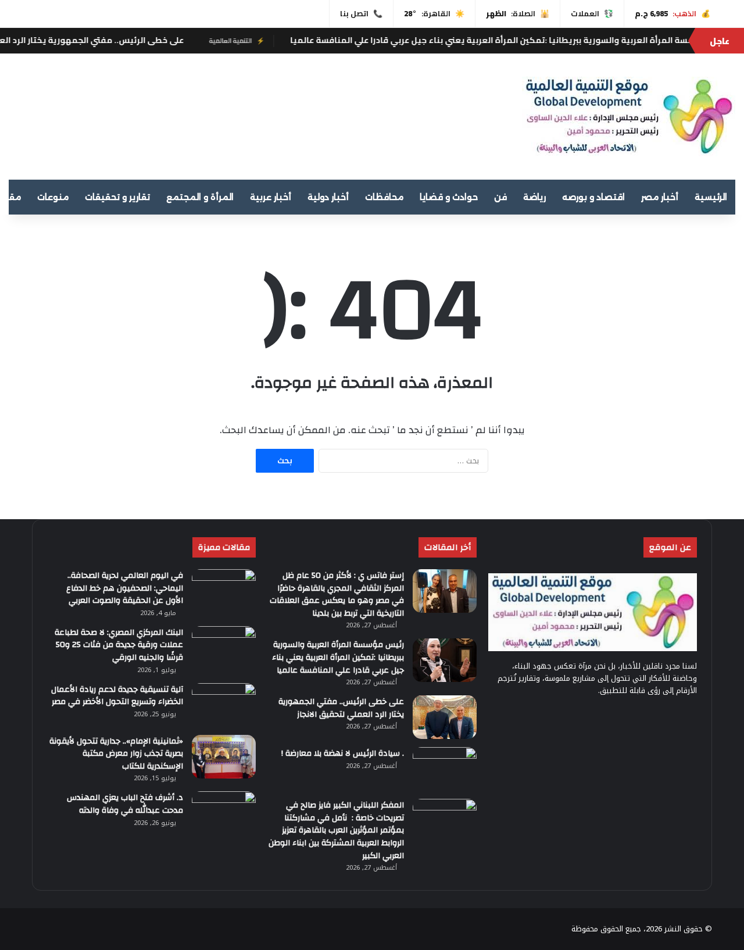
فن (500, 197)
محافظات (384, 197)
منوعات (53, 197)
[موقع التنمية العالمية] (628, 116)
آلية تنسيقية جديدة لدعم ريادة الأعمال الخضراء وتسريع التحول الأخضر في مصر (117, 696)
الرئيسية (711, 197)
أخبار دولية (328, 197)
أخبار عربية (270, 197)
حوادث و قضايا (449, 197)
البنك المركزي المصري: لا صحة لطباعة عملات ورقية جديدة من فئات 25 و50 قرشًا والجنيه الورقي (119, 645)
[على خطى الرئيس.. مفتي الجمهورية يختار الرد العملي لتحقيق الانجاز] (445, 717)
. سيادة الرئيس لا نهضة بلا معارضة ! (342, 753)
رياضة (534, 197)
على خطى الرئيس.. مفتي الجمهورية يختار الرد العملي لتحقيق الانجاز (341, 708)
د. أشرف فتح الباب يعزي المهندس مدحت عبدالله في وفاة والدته (125, 804)
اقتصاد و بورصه (593, 197)
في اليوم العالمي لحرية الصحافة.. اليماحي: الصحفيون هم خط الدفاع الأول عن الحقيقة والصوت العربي (124, 588)
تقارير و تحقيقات (117, 197)
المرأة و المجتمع (200, 197)
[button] (477, 111)
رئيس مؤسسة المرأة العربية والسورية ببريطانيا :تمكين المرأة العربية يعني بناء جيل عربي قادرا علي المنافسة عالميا (338, 657)
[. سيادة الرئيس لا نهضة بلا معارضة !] (445, 769)
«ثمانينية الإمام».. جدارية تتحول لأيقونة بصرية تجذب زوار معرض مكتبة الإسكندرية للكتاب (116, 754)
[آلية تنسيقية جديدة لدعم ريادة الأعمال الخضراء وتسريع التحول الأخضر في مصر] (224, 705)
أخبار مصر (659, 197)
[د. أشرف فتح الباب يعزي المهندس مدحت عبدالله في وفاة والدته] (224, 813)
